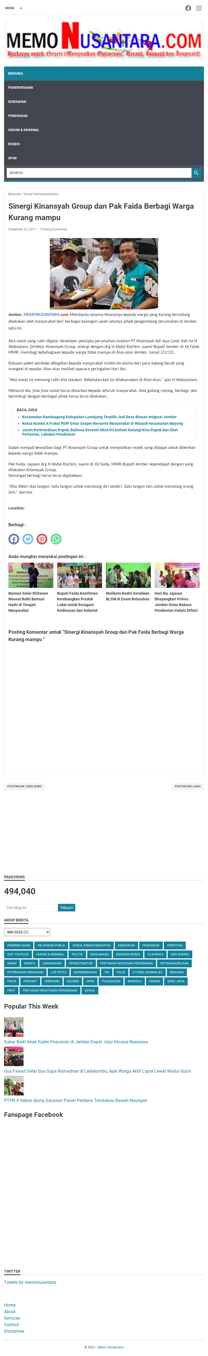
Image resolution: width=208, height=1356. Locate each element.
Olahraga (155, 954)
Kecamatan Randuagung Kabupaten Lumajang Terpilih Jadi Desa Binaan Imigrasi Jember (99, 417)
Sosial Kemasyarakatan (91, 945)
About (9, 1311)
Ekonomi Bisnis (128, 954)
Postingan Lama (188, 786)
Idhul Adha (175, 981)
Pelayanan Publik (51, 945)
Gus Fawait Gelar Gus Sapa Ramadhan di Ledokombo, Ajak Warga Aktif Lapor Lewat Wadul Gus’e (97, 1071)
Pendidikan (17, 116)
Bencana (177, 972)
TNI (106, 972)
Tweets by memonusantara (30, 1282)
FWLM (11, 981)
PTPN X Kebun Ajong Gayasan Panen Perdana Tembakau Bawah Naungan (75, 1100)
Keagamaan (99, 954)
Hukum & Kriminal (23, 130)
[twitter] (27, 539)
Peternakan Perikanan (25, 972)
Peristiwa (175, 945)
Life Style (58, 972)
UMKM (12, 963)
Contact (11, 1324)
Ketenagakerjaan (174, 963)
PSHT (11, 990)
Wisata (29, 963)
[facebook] (13, 539)
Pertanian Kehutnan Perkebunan (126, 963)
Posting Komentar (54, 229)
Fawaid (154, 981)
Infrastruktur (81, 963)
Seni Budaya (180, 954)
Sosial (90, 990)
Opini (12, 158)
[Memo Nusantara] (104, 40)
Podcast (30, 981)
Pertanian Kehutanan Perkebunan (50, 990)
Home (9, 1305)
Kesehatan (17, 102)
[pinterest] (42, 539)
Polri (121, 972)
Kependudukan (85, 972)
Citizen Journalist (147, 972)
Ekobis (14, 144)
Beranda (15, 73)
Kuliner (73, 981)
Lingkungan (52, 963)
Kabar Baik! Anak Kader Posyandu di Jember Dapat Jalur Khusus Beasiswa (76, 1041)
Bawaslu (135, 981)
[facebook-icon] (188, 8)
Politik (77, 954)
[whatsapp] (56, 539)
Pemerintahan (20, 88)
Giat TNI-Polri (18, 954)
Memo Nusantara (110, 1347)
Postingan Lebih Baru (24, 786)
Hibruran (52, 981)
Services (12, 1318)
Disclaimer (14, 1331)
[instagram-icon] (199, 8)
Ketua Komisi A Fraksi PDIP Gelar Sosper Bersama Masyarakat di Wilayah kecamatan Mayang (102, 423)
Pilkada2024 (111, 981)
